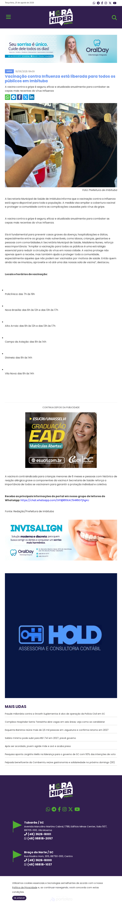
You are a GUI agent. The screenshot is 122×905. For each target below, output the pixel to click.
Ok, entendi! (19, 898)
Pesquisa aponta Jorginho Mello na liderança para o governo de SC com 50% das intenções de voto (60, 754)
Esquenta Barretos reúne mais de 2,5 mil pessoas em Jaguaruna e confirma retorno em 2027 (56, 730)
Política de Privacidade (24, 887)
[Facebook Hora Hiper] (102, 3)
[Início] (61, 25)
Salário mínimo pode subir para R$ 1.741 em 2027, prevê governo (40, 738)
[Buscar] (114, 17)
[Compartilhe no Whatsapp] (7, 97)
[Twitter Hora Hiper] (110, 3)
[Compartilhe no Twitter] (25, 97)
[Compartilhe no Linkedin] (31, 97)
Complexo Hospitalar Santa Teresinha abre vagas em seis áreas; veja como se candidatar (55, 721)
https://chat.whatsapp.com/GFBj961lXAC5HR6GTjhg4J (54, 500)
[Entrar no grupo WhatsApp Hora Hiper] (94, 3)
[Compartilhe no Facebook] (19, 97)
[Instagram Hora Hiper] (106, 3)
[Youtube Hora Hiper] (114, 3)
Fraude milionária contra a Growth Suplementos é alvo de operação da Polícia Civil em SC (55, 713)
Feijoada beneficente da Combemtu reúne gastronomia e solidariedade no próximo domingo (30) (60, 762)
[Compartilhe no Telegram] (13, 97)
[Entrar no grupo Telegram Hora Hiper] (98, 3)
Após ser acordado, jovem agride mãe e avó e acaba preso (38, 746)
